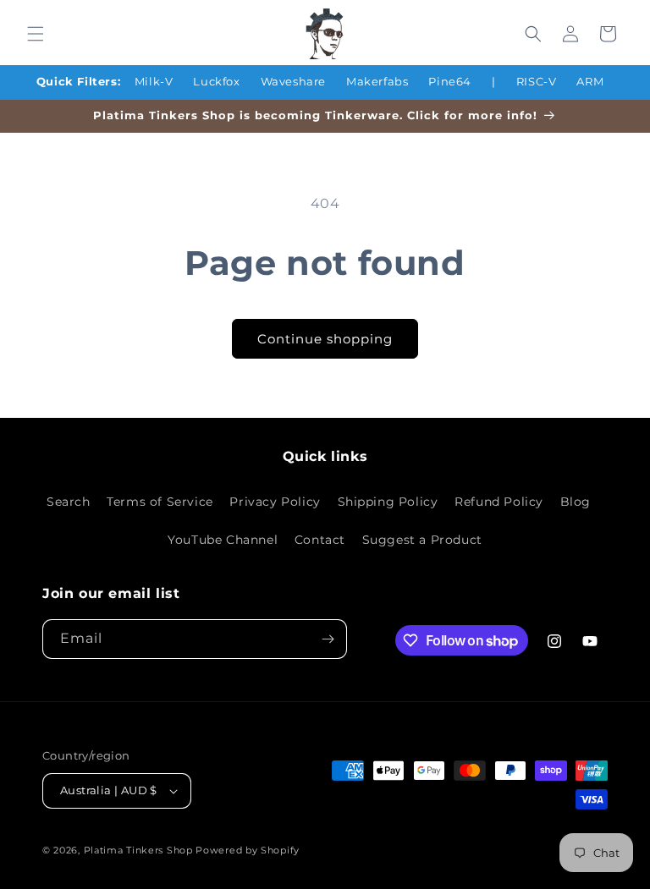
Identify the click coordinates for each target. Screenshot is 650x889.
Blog (575, 501)
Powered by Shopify (248, 850)
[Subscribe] (327, 639)
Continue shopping (325, 339)
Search (69, 501)
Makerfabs (377, 81)
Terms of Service (160, 501)
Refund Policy (498, 501)
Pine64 (449, 81)
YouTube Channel (223, 539)
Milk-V (154, 81)
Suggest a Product (422, 539)
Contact (320, 539)
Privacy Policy (274, 501)
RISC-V (536, 81)
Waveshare (293, 81)
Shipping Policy (388, 501)
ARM (589, 81)
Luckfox (216, 81)
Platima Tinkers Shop (138, 850)
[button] (35, 33)
